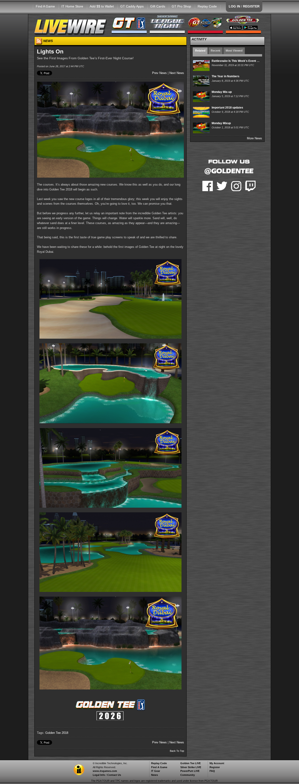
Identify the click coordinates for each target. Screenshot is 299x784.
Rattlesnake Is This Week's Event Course (239, 61)
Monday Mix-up (222, 92)
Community (187, 774)
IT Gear (155, 771)
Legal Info (99, 774)
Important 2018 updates (227, 107)
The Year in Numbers (225, 76)
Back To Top (177, 750)
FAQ (212, 771)
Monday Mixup (221, 123)
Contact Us (114, 774)
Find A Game (45, 6)
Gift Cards (157, 6)
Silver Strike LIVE (190, 767)
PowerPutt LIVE (189, 771)
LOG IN (234, 6)
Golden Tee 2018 (56, 733)
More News (254, 138)
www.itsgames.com (105, 771)
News (154, 774)
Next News (176, 73)
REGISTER (251, 6)
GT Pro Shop (181, 6)
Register (215, 767)
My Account (217, 763)
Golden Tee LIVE (190, 763)
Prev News (159, 73)
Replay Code (207, 6)
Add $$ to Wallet (102, 6)
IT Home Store (72, 6)
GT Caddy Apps (132, 6)
